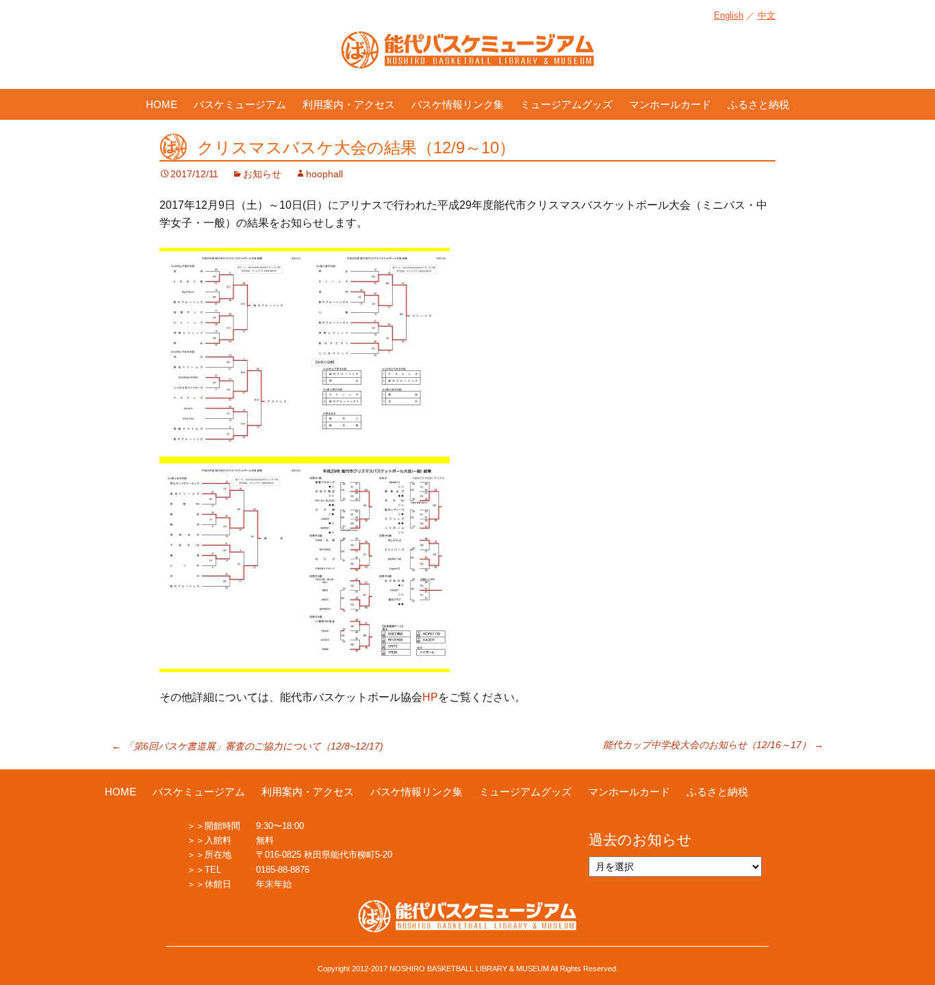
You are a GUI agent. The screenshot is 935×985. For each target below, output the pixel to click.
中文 (767, 15)
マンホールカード (670, 104)
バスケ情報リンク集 (457, 104)
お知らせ (262, 173)
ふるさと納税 (758, 104)
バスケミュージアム (240, 104)
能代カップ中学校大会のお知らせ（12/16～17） (713, 744)
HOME (161, 104)
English (728, 15)
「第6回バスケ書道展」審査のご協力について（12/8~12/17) (247, 746)
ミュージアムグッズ (566, 104)
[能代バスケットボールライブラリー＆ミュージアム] (467, 57)
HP (430, 697)
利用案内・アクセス (349, 104)
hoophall (324, 173)
